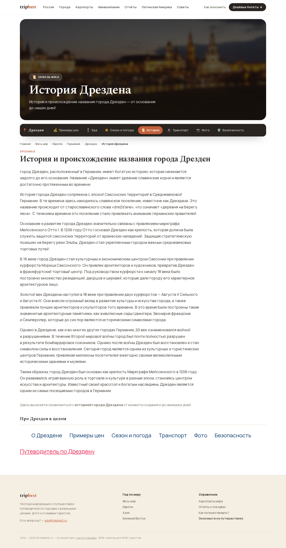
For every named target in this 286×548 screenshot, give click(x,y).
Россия (48, 7)
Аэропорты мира (211, 501)
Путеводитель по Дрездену (57, 451)
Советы (183, 7)
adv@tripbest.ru (56, 520)
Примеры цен (66, 130)
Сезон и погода (119, 130)
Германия (73, 144)
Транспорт (178, 130)
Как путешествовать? (214, 513)
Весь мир (42, 144)
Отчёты (131, 7)
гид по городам (86, 538)
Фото (203, 130)
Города (64, 7)
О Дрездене (46, 435)
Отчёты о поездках (212, 507)
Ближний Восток (134, 518)
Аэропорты (84, 7)
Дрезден (91, 144)
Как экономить (215, 7)
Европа (57, 144)
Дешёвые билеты (247, 7)
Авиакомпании (109, 7)
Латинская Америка (157, 7)
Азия (126, 513)
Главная (25, 144)
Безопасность (230, 130)
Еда (91, 130)
